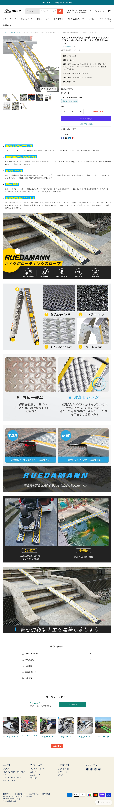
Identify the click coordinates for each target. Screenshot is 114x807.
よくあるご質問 (63, 769)
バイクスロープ (16, 32)
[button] (7, 98)
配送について (35, 775)
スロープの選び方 (105, 20)
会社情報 (6, 25)
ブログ (60, 775)
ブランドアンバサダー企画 (12, 777)
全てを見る (57, 746)
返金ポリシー (35, 772)
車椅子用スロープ (9, 19)
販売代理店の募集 (9, 780)
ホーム (5, 32)
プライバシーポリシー (38, 769)
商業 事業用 (58, 19)
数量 (62, 106)
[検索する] (60, 11)
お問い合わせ (62, 772)
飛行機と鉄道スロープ (75, 19)
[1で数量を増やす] (81, 111)
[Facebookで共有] (62, 138)
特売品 (91, 19)
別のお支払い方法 (86, 124)
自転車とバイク (27, 19)
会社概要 (6, 769)
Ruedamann (66, 46)
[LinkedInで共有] (69, 138)
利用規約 (33, 778)
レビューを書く (73, 704)
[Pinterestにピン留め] (73, 138)
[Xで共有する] (66, 138)
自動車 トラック (43, 19)
